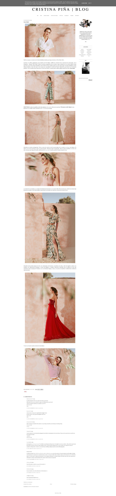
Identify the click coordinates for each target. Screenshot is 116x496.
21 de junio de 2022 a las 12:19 (34, 448)
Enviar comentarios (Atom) (34, 486)
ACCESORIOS (89, 54)
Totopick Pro (29, 431)
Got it (89, 3)
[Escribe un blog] (38, 389)
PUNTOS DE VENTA (54, 15)
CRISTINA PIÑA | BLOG (60, 9)
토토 (27, 406)
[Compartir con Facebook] (41, 389)
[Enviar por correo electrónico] (37, 389)
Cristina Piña (58, 493)
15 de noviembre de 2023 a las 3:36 (35, 459)
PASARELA (82, 50)
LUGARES (82, 52)
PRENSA (82, 56)
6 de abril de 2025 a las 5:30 (33, 466)
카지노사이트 (29, 425)
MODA (82, 49)
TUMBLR (71, 15)
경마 (27, 417)
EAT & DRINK (89, 49)
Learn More (84, 3)
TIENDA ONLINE (46, 15)
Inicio (51, 484)
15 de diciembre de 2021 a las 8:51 (35, 408)
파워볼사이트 (29, 475)
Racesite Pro (29, 411)
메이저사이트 (29, 404)
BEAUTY (89, 53)
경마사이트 (29, 415)
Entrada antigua (73, 484)
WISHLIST (89, 50)
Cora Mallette (29, 442)
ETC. (89, 56)
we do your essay (35, 444)
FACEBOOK (66, 15)
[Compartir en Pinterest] (42, 389)
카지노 (28, 426)
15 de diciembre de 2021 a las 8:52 (35, 428)
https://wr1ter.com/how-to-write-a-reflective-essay (42, 453)
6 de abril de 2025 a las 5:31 (33, 472)
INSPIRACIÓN (89, 52)
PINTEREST (77, 15)
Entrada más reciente (27, 484)
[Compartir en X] (40, 389)
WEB (41, 15)
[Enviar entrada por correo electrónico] (36, 389)
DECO (82, 53)
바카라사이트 (29, 469)
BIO (37, 15)
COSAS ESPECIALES (82, 54)
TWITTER (61, 15)
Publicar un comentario (28, 482)
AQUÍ (89, 39)
